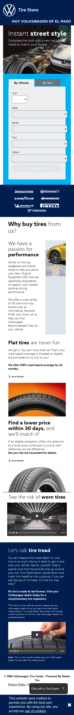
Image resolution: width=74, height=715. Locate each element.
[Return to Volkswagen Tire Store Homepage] (20, 10)
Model (15, 122)
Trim (14, 137)
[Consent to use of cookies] (69, 704)
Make (15, 108)
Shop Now (37, 168)
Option (15, 152)
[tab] (21, 83)
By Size (47, 82)
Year (14, 93)
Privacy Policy (17, 684)
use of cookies (35, 711)
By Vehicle (21, 82)
